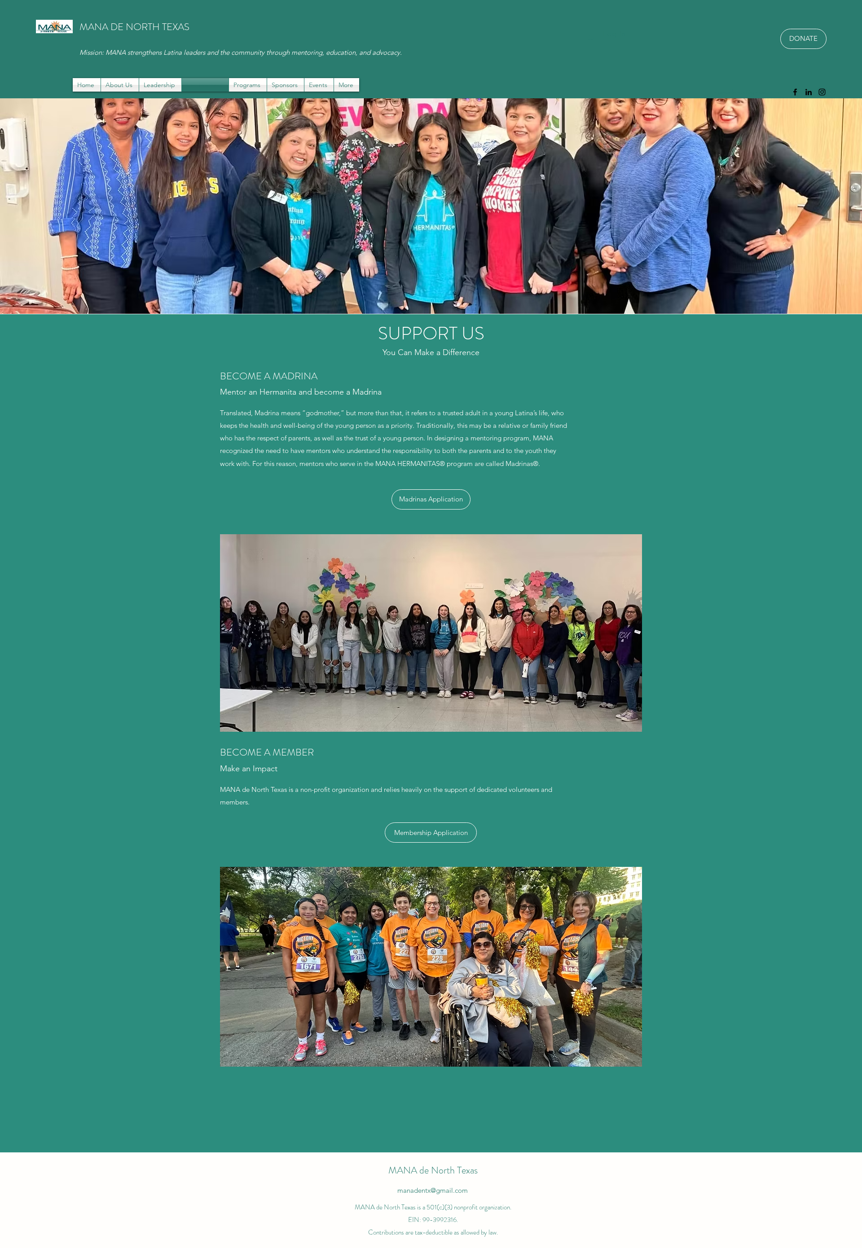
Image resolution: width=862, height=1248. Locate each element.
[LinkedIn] (808, 92)
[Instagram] (822, 92)
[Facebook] (795, 92)
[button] (248, 85)
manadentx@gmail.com (747, 92)
